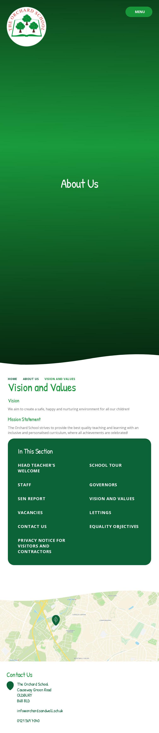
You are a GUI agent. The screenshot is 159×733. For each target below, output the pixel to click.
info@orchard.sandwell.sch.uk (40, 710)
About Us (31, 379)
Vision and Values (60, 379)
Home (12, 379)
